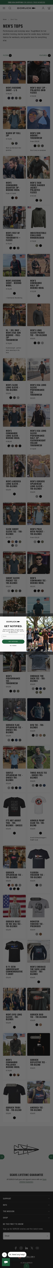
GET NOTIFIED (13, 641)
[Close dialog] (50, 619)
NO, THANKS (13, 645)
